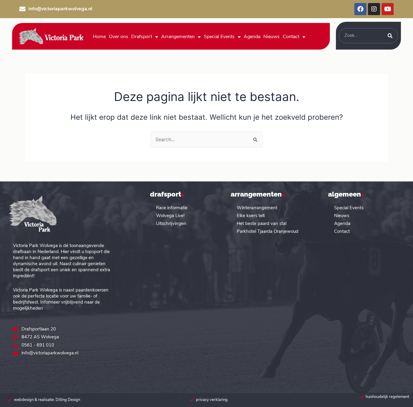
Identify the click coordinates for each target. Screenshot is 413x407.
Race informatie (171, 208)
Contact (291, 36)
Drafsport (141, 36)
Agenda (252, 36)
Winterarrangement (257, 208)
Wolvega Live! (170, 216)
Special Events (219, 36)
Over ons (118, 36)
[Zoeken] (390, 35)
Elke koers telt (251, 216)
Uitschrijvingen (171, 224)
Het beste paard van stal (261, 224)
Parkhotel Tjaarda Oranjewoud (267, 232)
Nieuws (271, 36)
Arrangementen (178, 36)
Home (99, 36)
